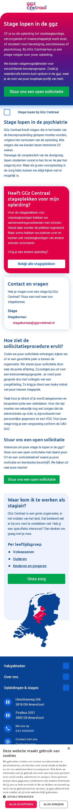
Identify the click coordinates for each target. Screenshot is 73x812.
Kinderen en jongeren (30, 566)
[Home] (36, 6)
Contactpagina (26, 744)
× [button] (68, 748)
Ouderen (20, 559)
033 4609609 (25, 731)
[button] (36, 796)
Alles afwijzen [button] (54, 804)
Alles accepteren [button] (21, 804)
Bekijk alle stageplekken (36, 264)
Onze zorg (36, 579)
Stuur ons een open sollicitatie (36, 91)
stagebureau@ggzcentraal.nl (34, 323)
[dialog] (36, 778)
